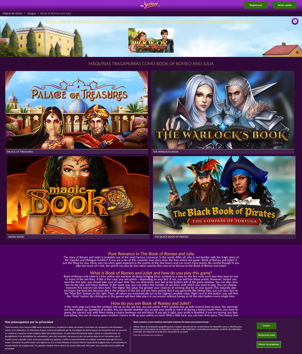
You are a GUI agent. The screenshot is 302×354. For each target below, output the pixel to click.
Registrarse (256, 5)
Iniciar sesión (285, 5)
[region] (151, 335)
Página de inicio (12, 13)
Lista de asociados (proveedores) (148, 335)
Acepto (266, 326)
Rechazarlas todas (266, 335)
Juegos (31, 13)
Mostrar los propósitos (268, 344)
